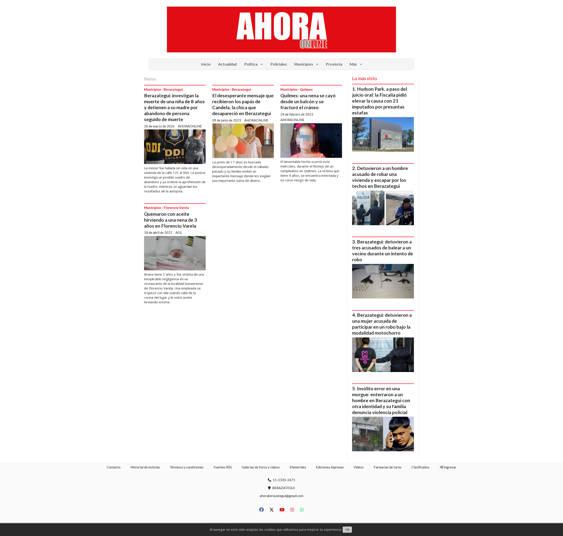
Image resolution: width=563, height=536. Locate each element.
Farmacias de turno (388, 467)
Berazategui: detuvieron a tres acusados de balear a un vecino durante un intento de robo (382, 250)
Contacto (114, 467)
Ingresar (449, 467)
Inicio (206, 64)
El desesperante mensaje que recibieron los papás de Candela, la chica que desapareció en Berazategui (243, 104)
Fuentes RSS (223, 467)
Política (251, 64)
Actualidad (227, 64)
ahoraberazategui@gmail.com (281, 496)
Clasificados (420, 467)
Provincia (334, 64)
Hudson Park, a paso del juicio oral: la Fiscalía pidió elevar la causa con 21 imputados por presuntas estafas (379, 101)
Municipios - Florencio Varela (166, 208)
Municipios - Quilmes (296, 89)
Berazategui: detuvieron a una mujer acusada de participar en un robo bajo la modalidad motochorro (382, 324)
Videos (359, 467)
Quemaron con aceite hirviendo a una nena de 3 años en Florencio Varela (170, 220)
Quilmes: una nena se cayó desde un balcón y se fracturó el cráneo (308, 101)
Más (353, 64)
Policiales (279, 64)
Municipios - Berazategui (163, 89)
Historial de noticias (145, 467)
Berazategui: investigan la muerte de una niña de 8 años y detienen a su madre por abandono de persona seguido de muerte (174, 107)
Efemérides (298, 467)
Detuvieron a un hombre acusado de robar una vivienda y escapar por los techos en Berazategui (380, 177)
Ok (347, 529)
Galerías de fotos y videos (261, 467)
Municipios (303, 64)
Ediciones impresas (330, 467)
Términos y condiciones (187, 467)
